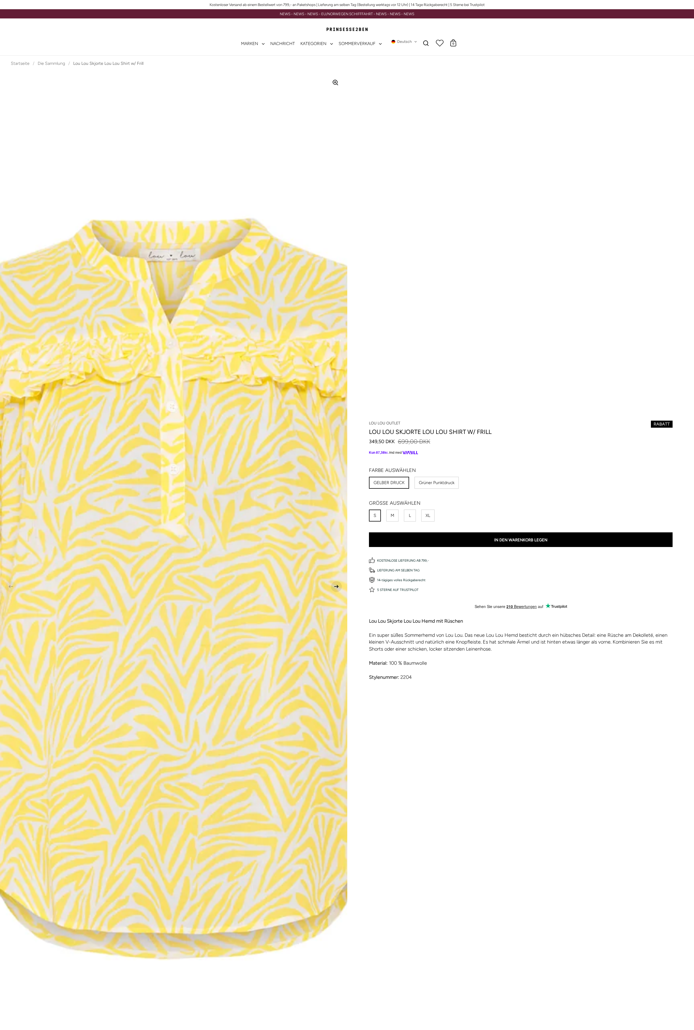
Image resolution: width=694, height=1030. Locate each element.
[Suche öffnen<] (426, 43)
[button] (404, 41)
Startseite (20, 63)
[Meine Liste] (440, 42)
